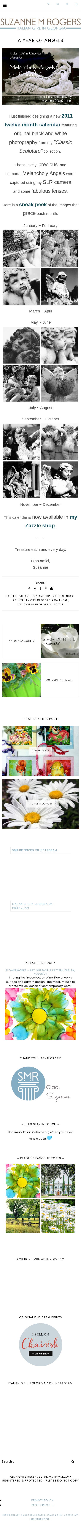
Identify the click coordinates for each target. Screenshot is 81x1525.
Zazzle (59, 604)
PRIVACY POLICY (42, 1500)
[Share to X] (34, 588)
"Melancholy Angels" (34, 596)
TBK (48, 1519)
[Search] (73, 1461)
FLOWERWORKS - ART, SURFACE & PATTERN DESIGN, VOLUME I (40, 972)
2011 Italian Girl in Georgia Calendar (40, 600)
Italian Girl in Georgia (34, 604)
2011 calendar (63, 596)
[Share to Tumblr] (40, 588)
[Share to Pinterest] (46, 588)
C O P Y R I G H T (42, 1505)
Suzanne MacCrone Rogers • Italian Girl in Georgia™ (44, 1515)
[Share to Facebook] (29, 588)
